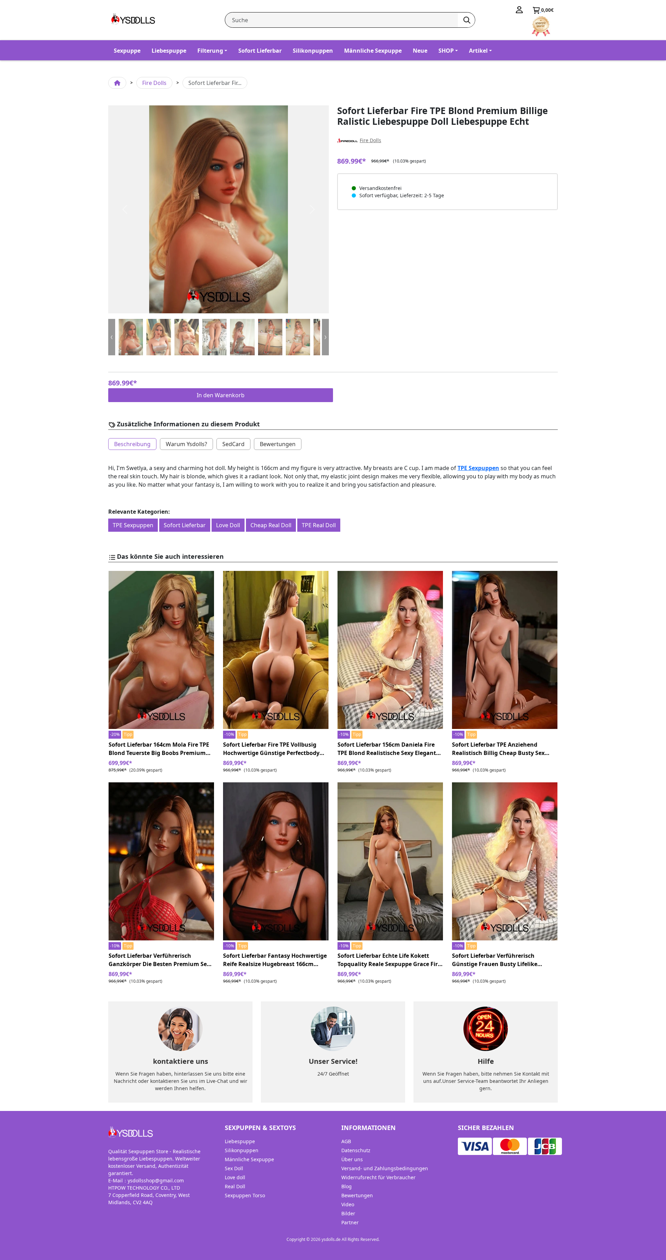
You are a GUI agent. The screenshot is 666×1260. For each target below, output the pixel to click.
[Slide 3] (214, 337)
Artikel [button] (478, 50)
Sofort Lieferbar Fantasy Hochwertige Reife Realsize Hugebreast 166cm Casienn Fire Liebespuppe (275, 960)
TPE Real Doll (319, 525)
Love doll (235, 1177)
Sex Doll (234, 1168)
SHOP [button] (446, 50)
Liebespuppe (169, 50)
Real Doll (235, 1186)
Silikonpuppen (313, 50)
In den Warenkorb (221, 395)
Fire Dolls (154, 83)
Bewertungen (357, 1195)
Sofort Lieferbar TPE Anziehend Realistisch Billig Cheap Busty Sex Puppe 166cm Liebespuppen (498, 749)
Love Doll (228, 525)
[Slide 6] (298, 337)
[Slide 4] (242, 337)
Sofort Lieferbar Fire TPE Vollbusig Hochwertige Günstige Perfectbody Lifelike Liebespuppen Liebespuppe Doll (271, 749)
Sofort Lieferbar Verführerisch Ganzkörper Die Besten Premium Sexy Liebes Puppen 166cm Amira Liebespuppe (161, 960)
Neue (420, 50)
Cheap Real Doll (270, 525)
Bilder (348, 1213)
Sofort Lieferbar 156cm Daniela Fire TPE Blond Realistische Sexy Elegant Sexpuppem (387, 749)
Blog (346, 1186)
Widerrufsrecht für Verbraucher (378, 1177)
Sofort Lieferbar (260, 50)
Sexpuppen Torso (245, 1195)
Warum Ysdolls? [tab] (186, 444)
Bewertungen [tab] (278, 444)
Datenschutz (355, 1150)
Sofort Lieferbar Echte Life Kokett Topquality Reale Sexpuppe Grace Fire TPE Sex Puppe (389, 960)
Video (347, 1204)
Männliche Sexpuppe (373, 50)
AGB (346, 1141)
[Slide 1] (158, 337)
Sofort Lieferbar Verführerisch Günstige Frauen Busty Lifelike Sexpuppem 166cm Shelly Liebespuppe (504, 960)
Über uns (352, 1159)
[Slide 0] (131, 337)
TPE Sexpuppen (478, 468)
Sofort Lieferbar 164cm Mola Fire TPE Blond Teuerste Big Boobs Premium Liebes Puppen (159, 749)
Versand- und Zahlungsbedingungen (384, 1168)
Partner (350, 1222)
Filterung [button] (210, 50)
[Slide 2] (186, 337)
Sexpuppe (127, 50)
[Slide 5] (270, 337)
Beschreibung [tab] (132, 444)
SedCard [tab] (233, 444)
